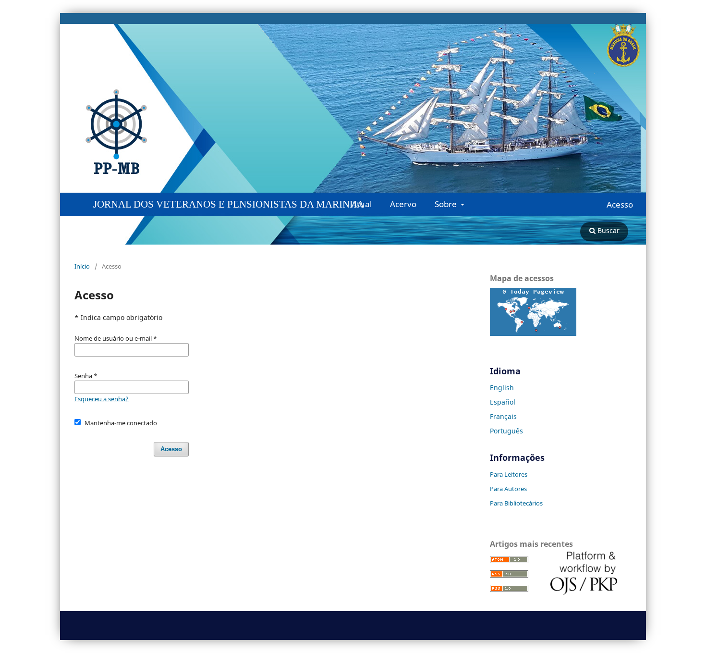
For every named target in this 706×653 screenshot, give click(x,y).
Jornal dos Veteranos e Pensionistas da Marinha (228, 204)
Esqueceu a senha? (101, 398)
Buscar (608, 230)
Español (502, 402)
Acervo (403, 203)
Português (506, 430)
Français (503, 416)
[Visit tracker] (533, 333)
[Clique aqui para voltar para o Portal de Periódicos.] (213, 132)
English (502, 387)
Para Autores (508, 488)
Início (82, 266)
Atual (362, 203)
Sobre (447, 203)
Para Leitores (508, 474)
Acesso (620, 204)
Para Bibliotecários (516, 503)
